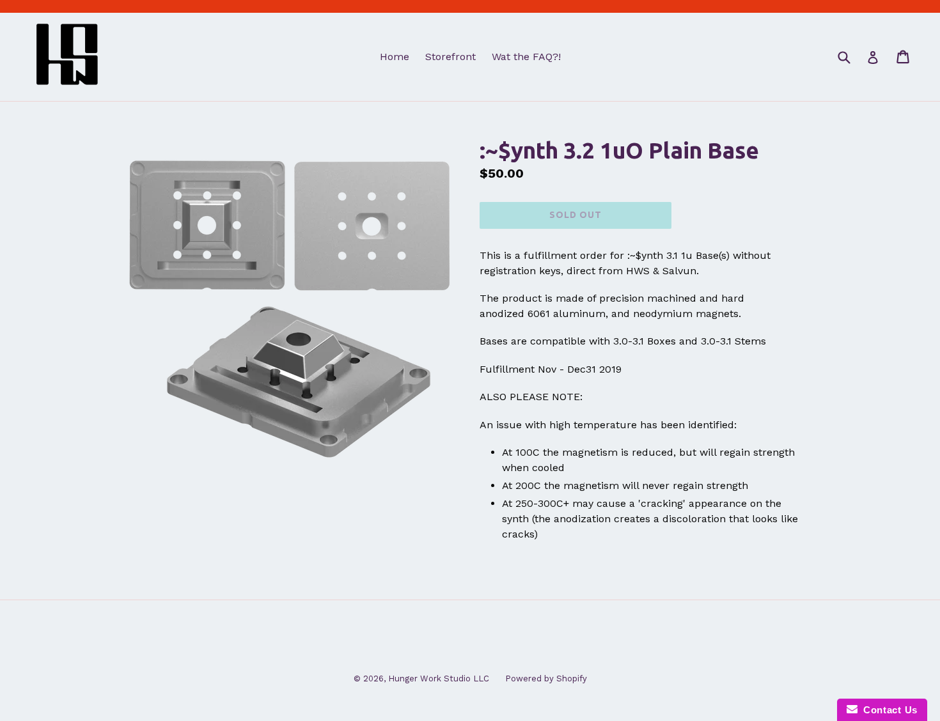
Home (394, 56)
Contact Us (888, 709)
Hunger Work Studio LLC (438, 678)
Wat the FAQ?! (526, 56)
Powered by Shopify (546, 678)
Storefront (450, 56)
